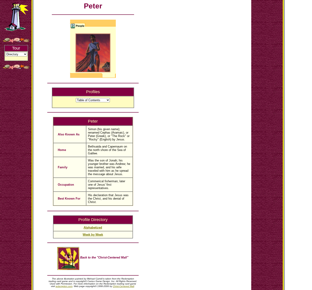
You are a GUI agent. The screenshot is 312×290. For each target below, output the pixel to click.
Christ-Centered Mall (123, 286)
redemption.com (64, 286)
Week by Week (93, 234)
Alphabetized (93, 227)
